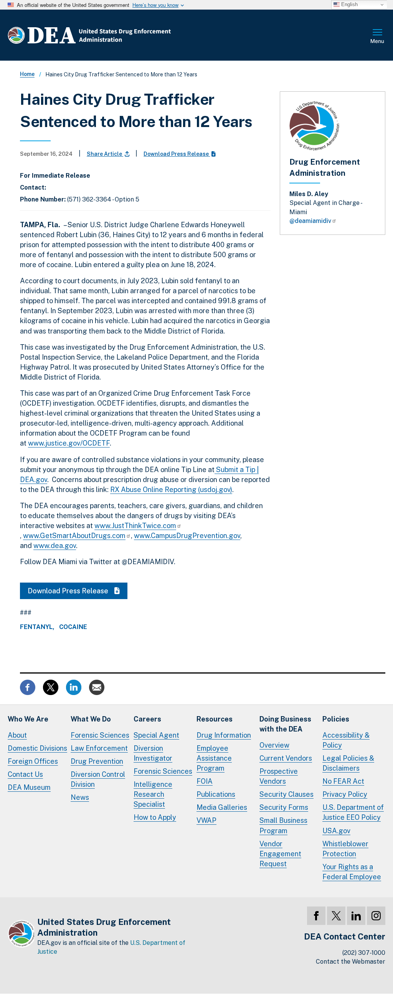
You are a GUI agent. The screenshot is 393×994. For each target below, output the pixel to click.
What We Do (91, 719)
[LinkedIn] (356, 915)
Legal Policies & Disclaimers (348, 763)
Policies (335, 719)
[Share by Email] (96, 686)
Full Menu (377, 37)
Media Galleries (221, 807)
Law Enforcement (99, 748)
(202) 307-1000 (363, 952)
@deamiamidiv (310, 221)
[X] (336, 915)
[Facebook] (316, 915)
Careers (147, 719)
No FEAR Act (343, 781)
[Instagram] (376, 915)
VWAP (206, 820)
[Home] (112, 35)
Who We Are (28, 719)
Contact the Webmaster (350, 961)
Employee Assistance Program (214, 758)
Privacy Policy (344, 794)
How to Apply (155, 817)
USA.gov (336, 831)
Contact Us (25, 774)
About (17, 735)
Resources (214, 719)
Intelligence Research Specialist (153, 794)
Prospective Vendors (278, 776)
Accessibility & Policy (346, 740)
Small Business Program (283, 825)
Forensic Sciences (100, 735)
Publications (215, 794)
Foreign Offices (33, 761)
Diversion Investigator (153, 753)
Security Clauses (286, 794)
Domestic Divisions (37, 748)
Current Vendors (285, 758)
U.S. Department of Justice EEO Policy (353, 812)
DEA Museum (29, 787)
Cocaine (73, 627)
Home (27, 74)
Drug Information (223, 735)
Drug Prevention (97, 761)
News (80, 797)
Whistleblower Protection (345, 849)
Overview (274, 745)
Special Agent (156, 735)
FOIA (204, 781)
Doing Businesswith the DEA (285, 724)
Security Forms (283, 807)
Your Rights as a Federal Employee (351, 872)
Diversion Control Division (98, 779)
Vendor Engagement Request (280, 854)
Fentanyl (36, 627)
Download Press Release (177, 154)
